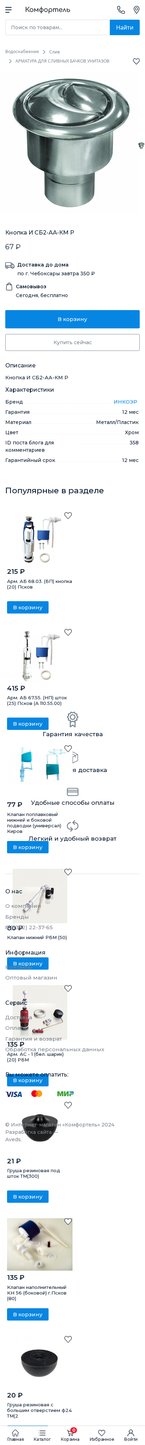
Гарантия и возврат (33, 1038)
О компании (23, 906)
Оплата (15, 1028)
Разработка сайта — (31, 1136)
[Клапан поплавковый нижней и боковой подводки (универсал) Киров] (39, 772)
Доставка (18, 1017)
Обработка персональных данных (54, 1049)
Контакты (18, 967)
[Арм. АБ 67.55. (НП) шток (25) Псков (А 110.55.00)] (39, 656)
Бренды (17, 916)
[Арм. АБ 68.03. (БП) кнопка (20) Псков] (39, 539)
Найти (124, 27)
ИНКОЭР (126, 402)
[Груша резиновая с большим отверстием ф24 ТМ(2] (39, 1363)
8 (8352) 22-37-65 (29, 927)
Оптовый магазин (31, 977)
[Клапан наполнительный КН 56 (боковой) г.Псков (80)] (39, 1245)
